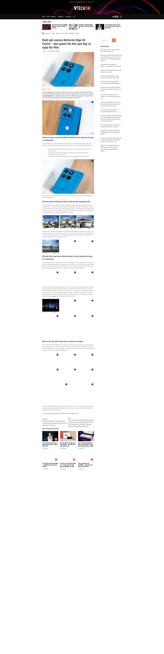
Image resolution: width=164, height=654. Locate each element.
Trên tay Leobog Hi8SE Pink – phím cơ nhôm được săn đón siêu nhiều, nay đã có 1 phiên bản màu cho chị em (86, 445)
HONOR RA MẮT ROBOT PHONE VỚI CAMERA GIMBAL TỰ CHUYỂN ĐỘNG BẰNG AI (110, 132)
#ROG (66, 33)
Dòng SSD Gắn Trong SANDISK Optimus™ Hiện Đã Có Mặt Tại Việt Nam (60, 26)
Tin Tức (48, 16)
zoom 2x (54, 296)
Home (43, 16)
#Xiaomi (58, 33)
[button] (120, 21)
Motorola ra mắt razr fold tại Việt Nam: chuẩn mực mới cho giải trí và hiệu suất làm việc (111, 89)
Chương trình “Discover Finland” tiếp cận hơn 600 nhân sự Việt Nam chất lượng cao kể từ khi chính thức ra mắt (111, 139)
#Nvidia (77, 33)
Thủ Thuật (68, 16)
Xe (73, 16)
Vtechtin (58, 51)
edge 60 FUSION (55, 413)
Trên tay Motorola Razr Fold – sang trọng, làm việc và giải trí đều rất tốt (113, 26)
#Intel (62, 33)
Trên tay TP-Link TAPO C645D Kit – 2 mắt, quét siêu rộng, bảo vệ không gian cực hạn (68, 465)
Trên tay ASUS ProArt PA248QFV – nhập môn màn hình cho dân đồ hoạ (85, 465)
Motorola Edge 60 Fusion (71, 413)
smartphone (47, 96)
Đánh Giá (53, 16)
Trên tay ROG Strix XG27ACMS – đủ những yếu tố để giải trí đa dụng (50, 465)
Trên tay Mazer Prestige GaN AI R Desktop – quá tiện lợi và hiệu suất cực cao (67, 444)
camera (49, 413)
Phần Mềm (60, 16)
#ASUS (53, 33)
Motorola (62, 413)
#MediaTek (72, 33)
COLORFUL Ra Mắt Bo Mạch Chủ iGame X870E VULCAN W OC (86, 26)
